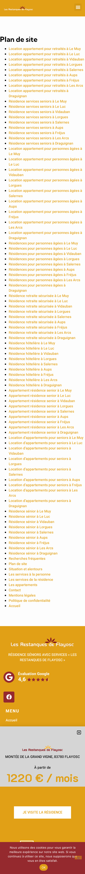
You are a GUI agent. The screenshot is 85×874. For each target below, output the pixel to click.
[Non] (78, 857)
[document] (42, 437)
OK (44, 867)
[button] (79, 732)
